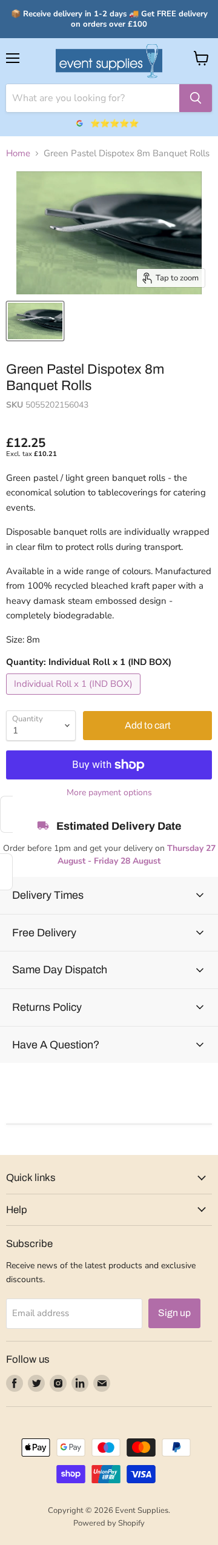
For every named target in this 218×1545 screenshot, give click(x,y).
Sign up (174, 1313)
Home (18, 153)
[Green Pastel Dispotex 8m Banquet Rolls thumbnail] (35, 321)
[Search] (195, 98)
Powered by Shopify (109, 1523)
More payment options (109, 793)
